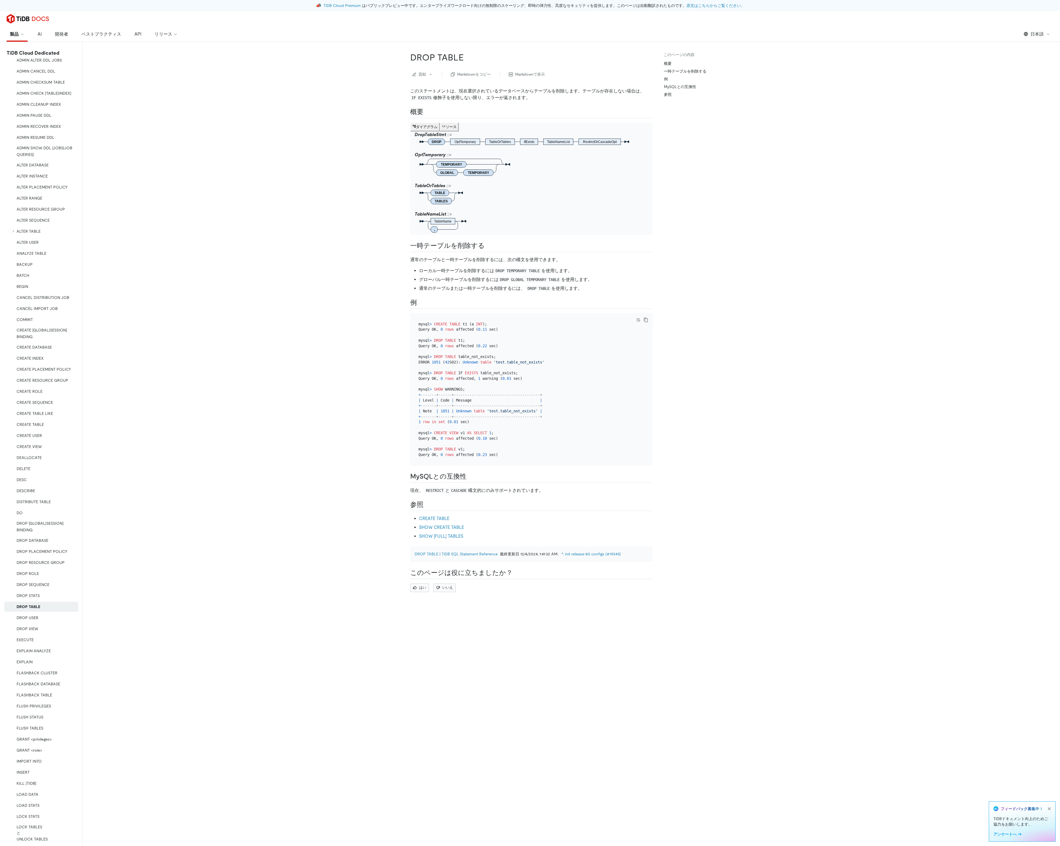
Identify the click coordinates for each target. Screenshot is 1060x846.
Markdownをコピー (474, 74)
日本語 (1037, 34)
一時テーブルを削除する (685, 71)
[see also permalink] (428, 504)
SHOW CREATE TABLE (441, 527)
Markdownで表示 (530, 74)
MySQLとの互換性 (680, 86)
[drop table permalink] (468, 57)
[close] (1049, 809)
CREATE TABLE (434, 518)
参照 (668, 94)
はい (422, 587)
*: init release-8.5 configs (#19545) (591, 554)
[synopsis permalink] (428, 111)
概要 (668, 63)
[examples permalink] (421, 302)
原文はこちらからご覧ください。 (715, 5)
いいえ (447, 587)
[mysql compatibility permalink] (471, 476)
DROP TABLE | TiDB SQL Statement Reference (456, 554)
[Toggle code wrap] (638, 320)
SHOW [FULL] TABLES (441, 536)
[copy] (646, 320)
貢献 (422, 74)
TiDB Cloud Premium (342, 5)
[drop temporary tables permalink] (489, 245)
